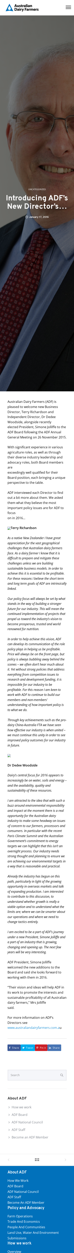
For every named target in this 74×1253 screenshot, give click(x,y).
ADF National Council (27, 1122)
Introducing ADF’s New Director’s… (37, 202)
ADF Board (19, 1115)
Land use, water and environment (33, 1232)
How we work (21, 1107)
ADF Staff (18, 1130)
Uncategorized (37, 189)
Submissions (16, 1238)
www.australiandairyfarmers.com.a (33, 1027)
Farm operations (20, 1216)
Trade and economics (23, 1221)
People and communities (26, 1227)
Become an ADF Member (30, 1137)
